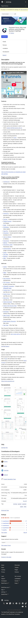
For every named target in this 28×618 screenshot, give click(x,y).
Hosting (3, 569)
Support (4, 55)
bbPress (4, 592)
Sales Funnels (6, 315)
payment (19, 504)
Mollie (4, 225)
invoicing (15, 504)
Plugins (16, 569)
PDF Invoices (6, 282)
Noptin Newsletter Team (10, 479)
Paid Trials (5, 325)
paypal (21, 506)
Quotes (5, 266)
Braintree (5, 256)
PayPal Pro (6, 213)
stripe (25, 506)
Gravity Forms (6, 294)
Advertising (6, 311)
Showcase (17, 565)
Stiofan (12, 33)
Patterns (17, 572)
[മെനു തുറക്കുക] (26, 2)
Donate (17, 580)
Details (4, 41)
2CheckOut (6, 233)
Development (6, 51)
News (2, 567)
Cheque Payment (7, 221)
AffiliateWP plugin (7, 288)
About (2, 565)
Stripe (15, 137)
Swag (17, 583)
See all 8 (25, 501)
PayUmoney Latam (8, 244)
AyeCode (6, 470)
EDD (6, 358)
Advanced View (5, 510)
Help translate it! (24, 9)
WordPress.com (5, 587)
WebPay (5, 242)
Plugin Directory (4, 5)
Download (4, 36)
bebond (6, 474)
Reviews (5, 45)
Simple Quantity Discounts (9, 321)
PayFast (5, 219)
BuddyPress (4, 594)
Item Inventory (6, 278)
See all (25, 532)
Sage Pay (5, 231)
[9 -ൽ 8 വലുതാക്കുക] (25, 417)
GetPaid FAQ (4, 447)
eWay (4, 258)
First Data (5, 254)
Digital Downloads (7, 301)
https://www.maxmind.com (7, 381)
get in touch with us (15, 334)
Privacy (3, 572)
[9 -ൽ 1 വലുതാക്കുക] (11, 388)
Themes (16, 567)
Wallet (4, 272)
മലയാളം (6, 600)
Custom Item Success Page (9, 305)
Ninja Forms (6, 298)
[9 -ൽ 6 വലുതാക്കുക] (25, 388)
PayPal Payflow (7, 248)
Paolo (5, 466)
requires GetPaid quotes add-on (14, 128)
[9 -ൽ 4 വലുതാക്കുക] (11, 422)
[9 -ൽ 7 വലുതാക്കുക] (25, 400)
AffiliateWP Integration (8, 286)
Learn (2, 576)
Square (5, 252)
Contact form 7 (7, 290)
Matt (3, 589)
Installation (5, 48)
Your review (4, 532)
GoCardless (6, 227)
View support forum (6, 545)
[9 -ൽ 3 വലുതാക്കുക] (11, 411)
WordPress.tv (5, 583)
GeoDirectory (6, 181)
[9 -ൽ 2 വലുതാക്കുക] (11, 400)
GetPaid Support (5, 346)
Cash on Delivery (7, 237)
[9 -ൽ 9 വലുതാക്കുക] (25, 429)
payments (24, 504)
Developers (4, 580)
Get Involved (18, 576)
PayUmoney (6, 240)
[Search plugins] (15, 14)
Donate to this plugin (6, 557)
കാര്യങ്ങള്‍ (17, 578)
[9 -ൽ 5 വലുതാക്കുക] (11, 433)
